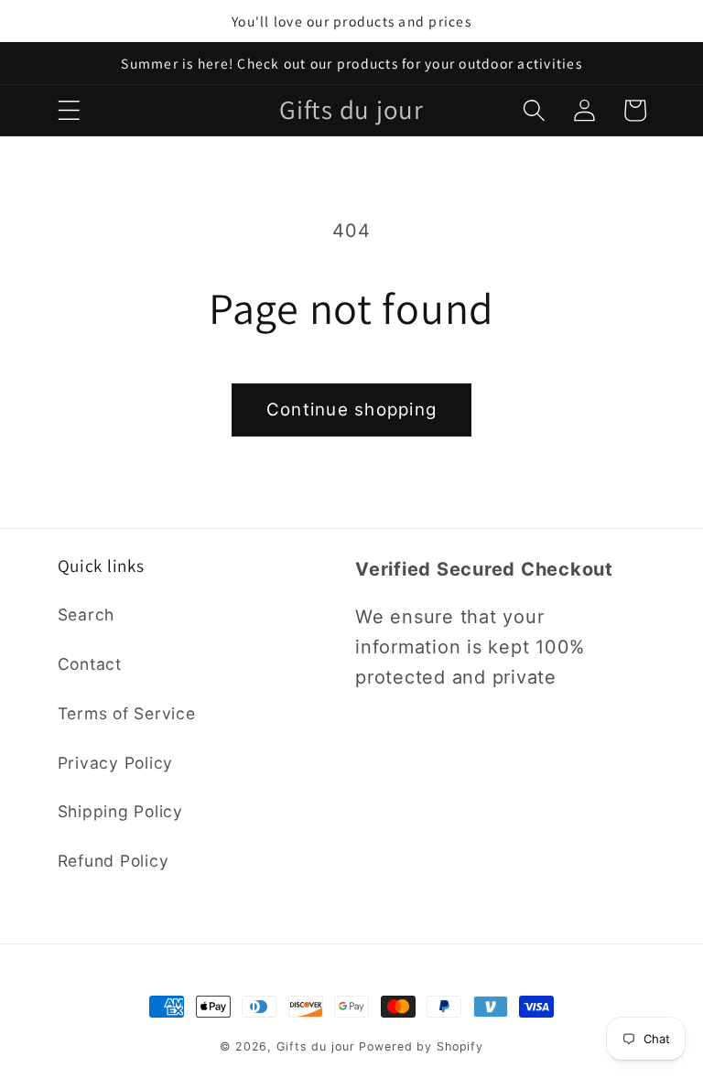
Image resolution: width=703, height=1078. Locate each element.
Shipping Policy (120, 811)
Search (86, 614)
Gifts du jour (315, 1046)
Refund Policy (113, 860)
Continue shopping (351, 409)
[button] (69, 110)
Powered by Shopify (421, 1046)
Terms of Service (127, 713)
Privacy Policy (116, 762)
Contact (90, 664)
